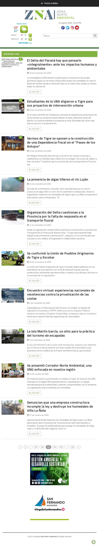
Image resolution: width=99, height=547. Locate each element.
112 (42, 447)
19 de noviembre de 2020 (40, 110)
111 (36, 447)
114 (54, 447)
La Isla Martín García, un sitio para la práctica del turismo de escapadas (61, 333)
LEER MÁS (35, 92)
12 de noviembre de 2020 (40, 151)
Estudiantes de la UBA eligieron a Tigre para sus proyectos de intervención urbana (60, 103)
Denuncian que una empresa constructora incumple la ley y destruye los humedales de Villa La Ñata (60, 406)
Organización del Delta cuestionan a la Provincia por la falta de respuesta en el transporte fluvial (56, 216)
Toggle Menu (51, 3)
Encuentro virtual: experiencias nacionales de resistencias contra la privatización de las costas (61, 294)
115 (61, 447)
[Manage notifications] (94, 542)
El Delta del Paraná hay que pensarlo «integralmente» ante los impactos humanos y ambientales (62, 64)
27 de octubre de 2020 (39, 415)
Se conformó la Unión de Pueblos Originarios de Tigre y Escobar (60, 255)
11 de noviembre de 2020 (40, 184)
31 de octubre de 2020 (39, 374)
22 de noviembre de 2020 (40, 73)
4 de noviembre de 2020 (40, 303)
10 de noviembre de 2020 (40, 262)
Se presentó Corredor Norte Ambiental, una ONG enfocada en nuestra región (59, 367)
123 (72, 447)
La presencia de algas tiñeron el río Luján (57, 179)
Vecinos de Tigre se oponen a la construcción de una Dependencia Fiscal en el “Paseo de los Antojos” (61, 142)
